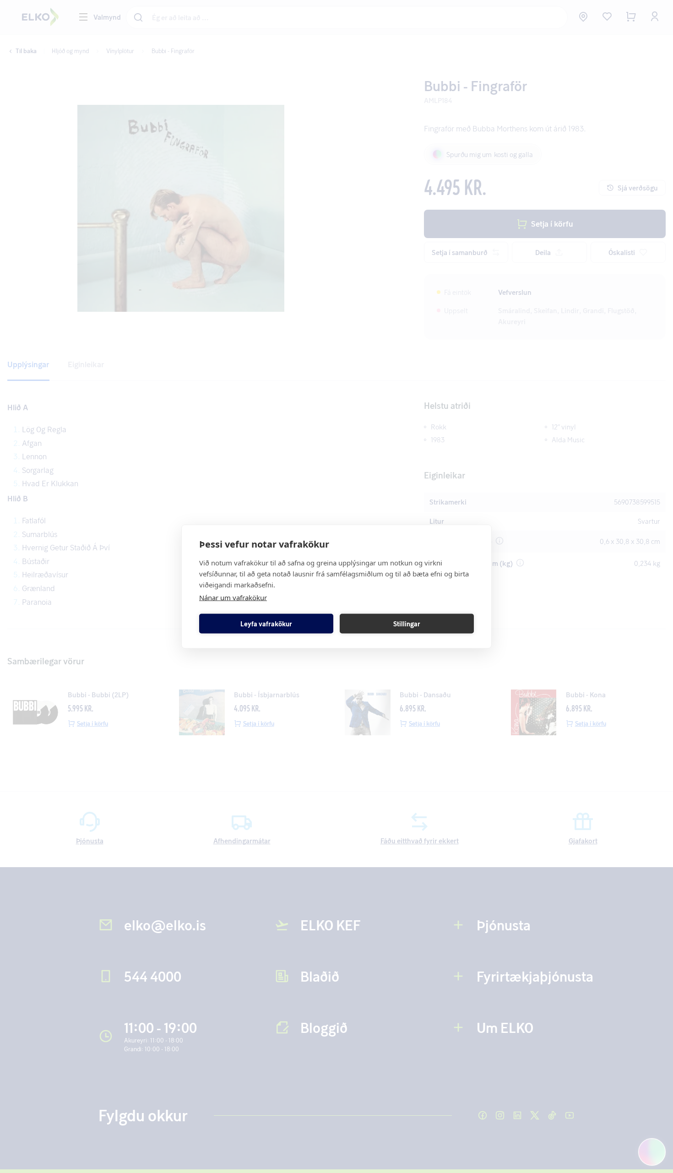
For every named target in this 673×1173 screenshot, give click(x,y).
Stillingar (406, 623)
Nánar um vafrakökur (233, 597)
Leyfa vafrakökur (266, 623)
